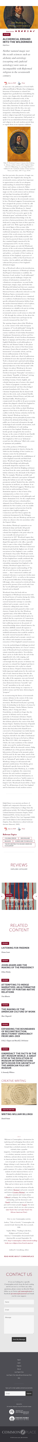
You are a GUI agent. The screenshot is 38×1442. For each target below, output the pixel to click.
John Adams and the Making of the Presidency (17, 966)
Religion (8, 841)
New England (25, 838)
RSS (19, 1378)
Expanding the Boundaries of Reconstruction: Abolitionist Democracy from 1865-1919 (18, 1033)
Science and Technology (24, 841)
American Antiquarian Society (14, 1406)
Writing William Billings (17, 1114)
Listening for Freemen (19, 899)
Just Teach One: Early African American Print (19, 1375)
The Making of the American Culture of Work (18, 1010)
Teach (19, 1360)
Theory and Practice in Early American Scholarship (18, 845)
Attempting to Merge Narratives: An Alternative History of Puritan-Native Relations (18, 988)
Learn (19, 1363)
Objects (7, 1197)
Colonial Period (10, 838)
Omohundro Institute (27, 1406)
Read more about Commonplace (19, 1256)
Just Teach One (12, 1210)
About (19, 1369)
